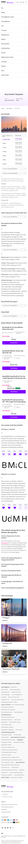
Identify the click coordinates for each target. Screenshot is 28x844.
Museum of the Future (13, 697)
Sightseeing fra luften (7, 57)
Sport (2, 70)
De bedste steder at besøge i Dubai (10, 757)
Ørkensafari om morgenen (8, 709)
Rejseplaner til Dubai (18, 742)
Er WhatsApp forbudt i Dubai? (9, 752)
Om (2, 8)
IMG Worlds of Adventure (7, 717)
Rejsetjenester (5, 35)
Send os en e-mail (7, 796)
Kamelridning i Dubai (6, 712)
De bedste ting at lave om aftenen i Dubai (11, 760)
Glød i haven (17, 719)
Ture (2, 26)
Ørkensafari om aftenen (7, 707)
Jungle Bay (21, 770)
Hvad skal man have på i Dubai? (9, 750)
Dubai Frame (4, 689)
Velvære (3, 66)
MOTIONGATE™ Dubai (15, 722)
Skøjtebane (4, 722)
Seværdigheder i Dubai (7, 17)
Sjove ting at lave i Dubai (7, 762)
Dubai (3, 108)
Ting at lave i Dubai (6, 755)
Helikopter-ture (5, 699)
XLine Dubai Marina (19, 775)
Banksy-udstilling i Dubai (16, 772)
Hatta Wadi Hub (5, 767)
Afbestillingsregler (6, 812)
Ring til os (5, 794)
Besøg (3, 12)
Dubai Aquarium (5, 692)
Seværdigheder (5, 21)
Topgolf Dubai (15, 767)
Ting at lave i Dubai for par (8, 747)
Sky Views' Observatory (17, 699)
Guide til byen (5, 75)
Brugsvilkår (4, 809)
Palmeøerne (4, 772)
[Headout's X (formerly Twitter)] (13, 827)
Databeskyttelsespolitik (7, 807)
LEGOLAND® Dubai (6, 724)
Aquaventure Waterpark (7, 729)
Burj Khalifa (9, 108)
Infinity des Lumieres (6, 775)
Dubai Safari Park (16, 692)
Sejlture (3, 39)
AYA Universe (19, 729)
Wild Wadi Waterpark (6, 719)
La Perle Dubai (5, 737)
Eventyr (3, 53)
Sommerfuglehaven (17, 694)
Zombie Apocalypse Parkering (9, 770)
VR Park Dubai (17, 734)
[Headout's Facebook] (10, 827)
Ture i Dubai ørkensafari (18, 704)
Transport (4, 30)
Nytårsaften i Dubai (6, 745)
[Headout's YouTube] (7, 827)
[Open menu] (26, 2)
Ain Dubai (3, 697)
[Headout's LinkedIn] (2, 827)
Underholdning (5, 48)
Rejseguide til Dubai (6, 742)
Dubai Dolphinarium (15, 689)
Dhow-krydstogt (5, 694)
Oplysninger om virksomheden (9, 804)
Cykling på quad (18, 712)
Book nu (5, 620)
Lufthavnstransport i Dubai (8, 740)
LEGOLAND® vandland (7, 727)
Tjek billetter (14, 343)
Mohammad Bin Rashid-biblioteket (10, 765)
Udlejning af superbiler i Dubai (9, 702)
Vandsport (4, 61)
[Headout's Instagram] (5, 827)
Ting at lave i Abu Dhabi (16, 777)
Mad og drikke (5, 44)
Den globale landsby (6, 734)
